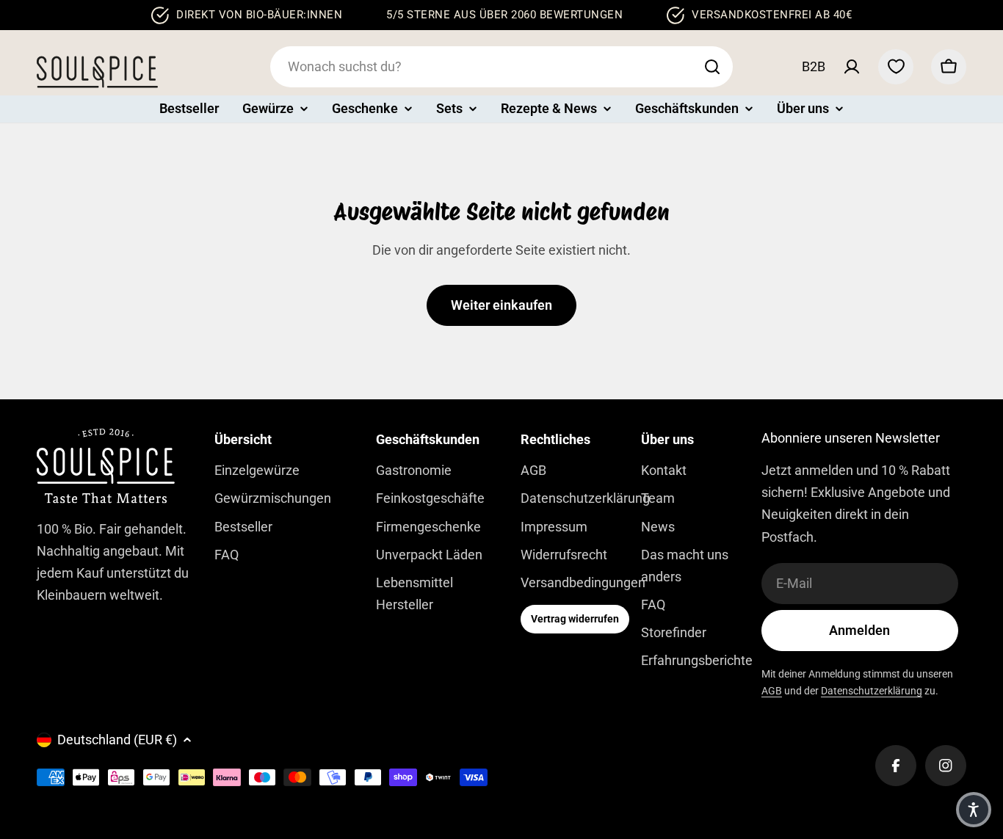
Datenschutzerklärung (871, 691)
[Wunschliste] (895, 66)
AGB (771, 691)
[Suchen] (712, 67)
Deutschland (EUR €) (117, 739)
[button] (973, 809)
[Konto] (852, 67)
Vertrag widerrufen (575, 619)
